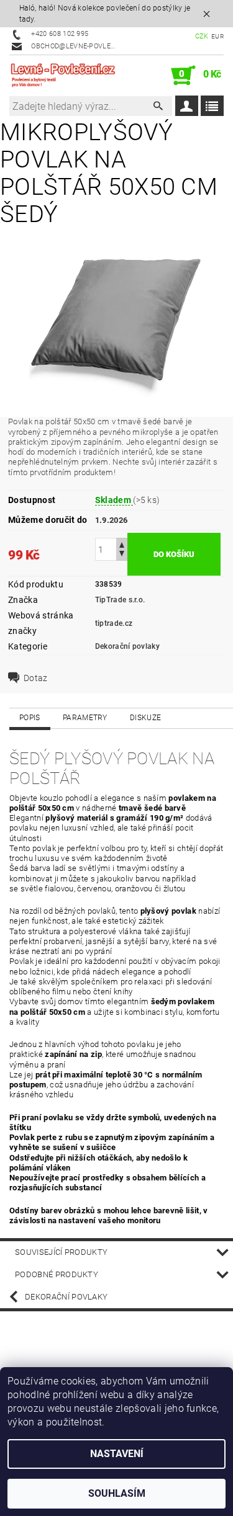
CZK (202, 36)
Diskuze (145, 717)
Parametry (85, 717)
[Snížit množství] (121, 555)
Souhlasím (116, 1493)
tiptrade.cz (114, 623)
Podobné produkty (56, 1274)
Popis (29, 717)
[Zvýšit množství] (121, 544)
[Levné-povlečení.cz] (63, 76)
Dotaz (36, 678)
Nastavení (117, 1454)
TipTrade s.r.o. (120, 599)
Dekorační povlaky (127, 646)
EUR (217, 36)
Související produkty (61, 1252)
